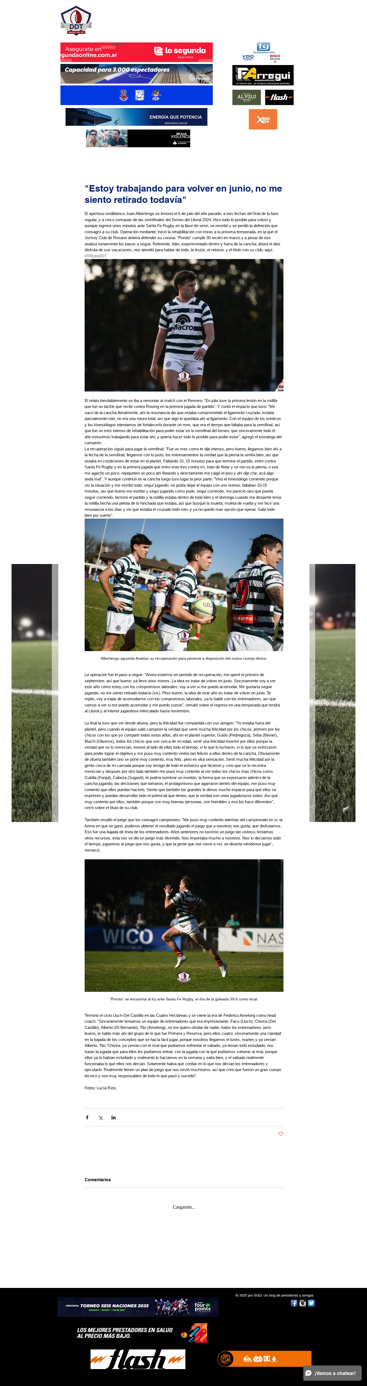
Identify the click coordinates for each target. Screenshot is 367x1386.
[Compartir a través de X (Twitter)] (100, 1117)
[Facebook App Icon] (294, 1299)
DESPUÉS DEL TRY (133, 18)
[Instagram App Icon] (302, 1299)
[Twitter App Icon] (311, 1299)
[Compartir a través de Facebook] (87, 1117)
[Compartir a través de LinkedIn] (113, 1117)
